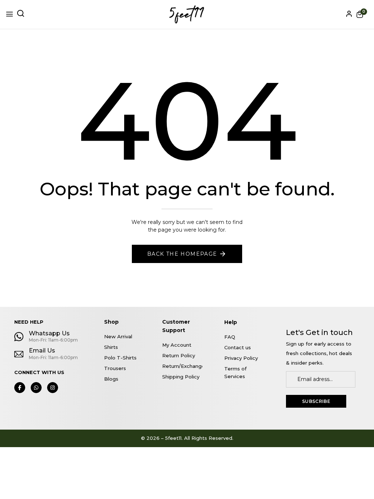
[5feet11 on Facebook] (19, 387)
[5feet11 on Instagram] (52, 387)
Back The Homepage (182, 254)
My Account (176, 345)
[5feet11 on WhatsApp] (36, 387)
